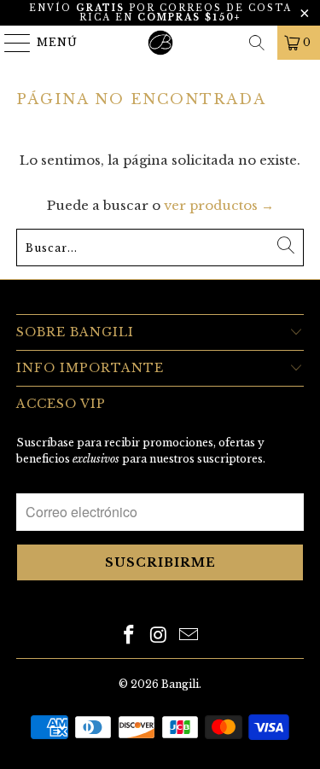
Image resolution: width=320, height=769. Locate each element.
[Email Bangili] (188, 636)
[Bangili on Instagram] (159, 636)
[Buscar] (257, 43)
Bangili (180, 684)
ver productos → (219, 205)
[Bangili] (160, 43)
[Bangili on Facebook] (130, 636)
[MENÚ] (10, 43)
